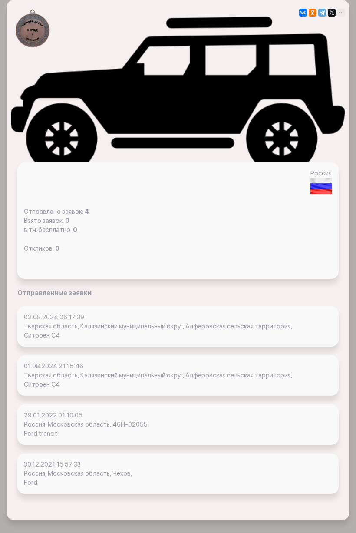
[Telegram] (322, 13)
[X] (332, 13)
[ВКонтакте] (303, 13)
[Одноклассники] (312, 13)
